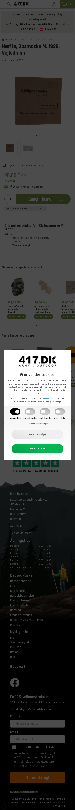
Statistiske (59, 418)
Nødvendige (15, 418)
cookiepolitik (47, 398)
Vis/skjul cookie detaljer (37, 423)
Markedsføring (30, 418)
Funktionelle (45, 418)
